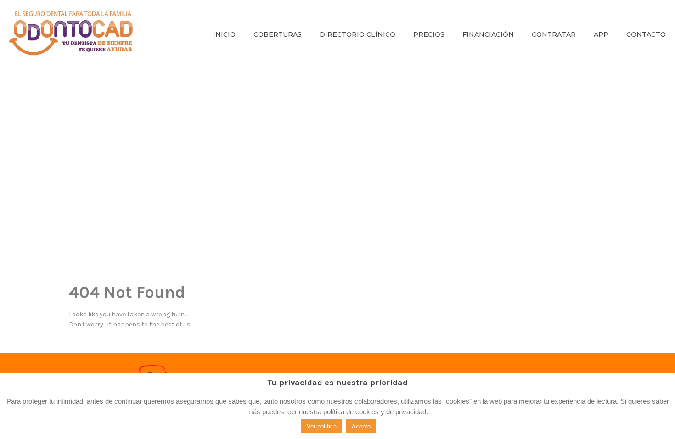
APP (601, 34)
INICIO (224, 34)
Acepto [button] (361, 426)
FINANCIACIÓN (488, 34)
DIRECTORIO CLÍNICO (357, 34)
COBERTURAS (277, 34)
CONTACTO (646, 34)
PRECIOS (428, 34)
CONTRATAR (554, 34)
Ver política (322, 426)
